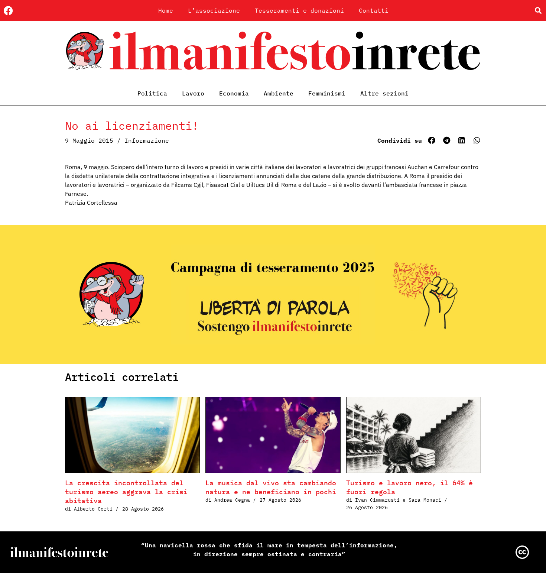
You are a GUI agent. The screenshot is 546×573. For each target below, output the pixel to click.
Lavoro (193, 93)
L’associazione (214, 10)
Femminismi (326, 93)
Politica (152, 93)
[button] (538, 10)
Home (165, 10)
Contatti (374, 10)
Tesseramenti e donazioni (299, 10)
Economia (234, 93)
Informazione (146, 140)
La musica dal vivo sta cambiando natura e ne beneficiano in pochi (270, 487)
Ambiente (278, 93)
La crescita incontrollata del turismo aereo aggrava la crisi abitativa (126, 492)
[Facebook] (8, 10)
